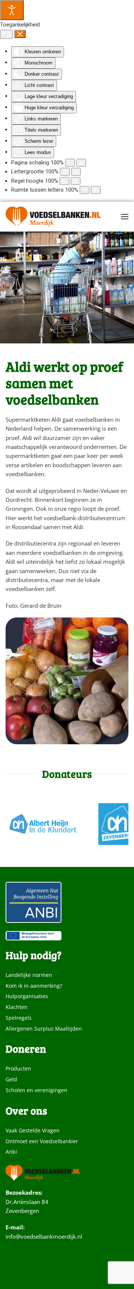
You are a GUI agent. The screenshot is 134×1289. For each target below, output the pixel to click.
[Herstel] (6, 34)
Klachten (17, 1006)
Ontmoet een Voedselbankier (42, 1141)
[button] (124, 217)
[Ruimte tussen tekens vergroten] (95, 190)
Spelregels (19, 1017)
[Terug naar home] (53, 217)
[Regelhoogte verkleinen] (64, 181)
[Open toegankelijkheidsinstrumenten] (12, 10)
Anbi (11, 1151)
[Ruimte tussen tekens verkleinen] (84, 190)
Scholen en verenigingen (36, 1090)
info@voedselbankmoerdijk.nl (44, 1236)
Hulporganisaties (27, 996)
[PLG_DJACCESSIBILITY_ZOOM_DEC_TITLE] (70, 163)
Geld (11, 1079)
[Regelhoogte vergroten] (75, 181)
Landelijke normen (29, 974)
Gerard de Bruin (40, 605)
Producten (18, 1068)
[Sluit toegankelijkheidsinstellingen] (20, 34)
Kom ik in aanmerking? (34, 985)
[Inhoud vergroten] (81, 163)
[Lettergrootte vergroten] (76, 172)
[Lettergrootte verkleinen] (65, 172)
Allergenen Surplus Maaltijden (44, 1028)
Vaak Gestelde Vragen (33, 1130)
